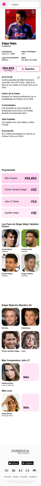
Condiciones (33, 476)
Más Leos (7, 390)
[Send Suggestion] (38, 78)
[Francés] (20, 470)
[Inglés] (6, 470)
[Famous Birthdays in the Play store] (28, 463)
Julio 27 (5, 54)
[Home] (20, 451)
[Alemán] (34, 470)
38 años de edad (29, 60)
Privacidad (23, 476)
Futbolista (6, 46)
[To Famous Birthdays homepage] (4, 4)
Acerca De (7, 476)
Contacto (15, 476)
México (5, 60)
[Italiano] (27, 470)
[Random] (33, 11)
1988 (12, 54)
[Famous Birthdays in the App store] (13, 463)
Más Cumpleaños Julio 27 (16, 360)
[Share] (8, 12)
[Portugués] (13, 470)
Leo (23, 54)
